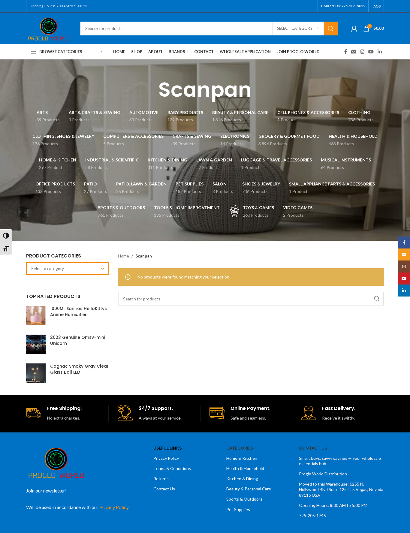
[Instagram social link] (362, 51)
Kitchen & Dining (242, 478)
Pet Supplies (238, 509)
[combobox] (67, 268)
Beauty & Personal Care (248, 488)
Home (123, 255)
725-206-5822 (353, 6)
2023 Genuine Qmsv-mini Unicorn (77, 340)
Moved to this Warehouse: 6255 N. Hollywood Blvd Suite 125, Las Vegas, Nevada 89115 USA (341, 489)
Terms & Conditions (172, 468)
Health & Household (245, 468)
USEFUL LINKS (167, 447)
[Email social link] (353, 51)
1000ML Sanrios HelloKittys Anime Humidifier (78, 312)
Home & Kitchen (241, 458)
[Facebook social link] (345, 51)
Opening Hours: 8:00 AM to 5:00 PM (333, 505)
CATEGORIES (239, 447)
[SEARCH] (331, 28)
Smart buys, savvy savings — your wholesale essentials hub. (340, 461)
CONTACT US (313, 447)
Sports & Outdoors (244, 498)
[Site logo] (48, 27)
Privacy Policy (166, 458)
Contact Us (164, 488)
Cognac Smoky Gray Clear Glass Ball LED (79, 369)
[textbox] (67, 268)
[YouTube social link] (370, 51)
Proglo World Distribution (323, 473)
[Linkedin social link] (380, 51)
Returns (161, 478)
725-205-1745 (312, 515)
